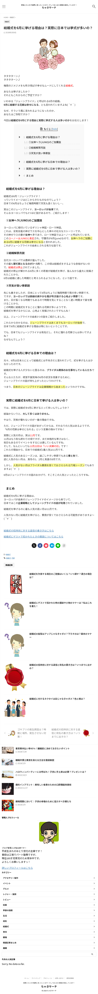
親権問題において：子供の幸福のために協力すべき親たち (43, 801)
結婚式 (8, 554)
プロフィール (47, 978)
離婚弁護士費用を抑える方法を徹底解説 (35, 760)
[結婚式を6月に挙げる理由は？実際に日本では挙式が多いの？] (52, 545)
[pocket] (46, 545)
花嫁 (13, 558)
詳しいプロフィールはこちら (17, 868)
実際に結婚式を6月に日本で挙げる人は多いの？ (51, 168)
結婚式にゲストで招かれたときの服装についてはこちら (33, 536)
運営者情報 (70, 978)
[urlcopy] (64, 545)
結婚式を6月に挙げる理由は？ (41, 137)
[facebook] (40, 545)
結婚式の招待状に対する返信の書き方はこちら (29, 530)
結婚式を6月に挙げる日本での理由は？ (46, 162)
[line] (58, 545)
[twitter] (34, 545)
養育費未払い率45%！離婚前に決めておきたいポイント (43, 748)
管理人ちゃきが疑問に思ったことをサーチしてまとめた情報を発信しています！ (49, 983)
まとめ (28, 175)
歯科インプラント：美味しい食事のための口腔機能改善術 (43, 784)
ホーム (26, 978)
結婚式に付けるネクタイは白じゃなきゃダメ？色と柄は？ (57, 698)
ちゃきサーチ (49, 7)
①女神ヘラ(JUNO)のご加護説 (42, 142)
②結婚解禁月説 (34, 147)
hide (54, 128)
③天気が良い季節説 (37, 153)
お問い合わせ (59, 978)
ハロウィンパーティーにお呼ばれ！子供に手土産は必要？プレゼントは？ (51, 771)
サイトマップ (36, 978)
